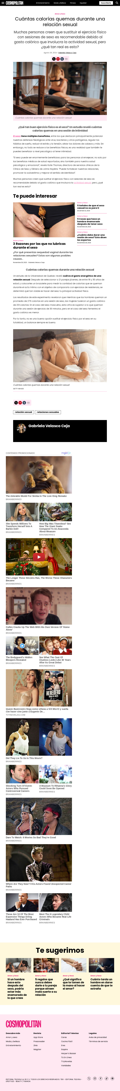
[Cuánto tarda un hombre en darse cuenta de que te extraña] (101, 965)
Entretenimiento (43, 3)
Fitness (73, 3)
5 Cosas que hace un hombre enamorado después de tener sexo (90, 221)
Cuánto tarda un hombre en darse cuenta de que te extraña (101, 984)
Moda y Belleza (60, 3)
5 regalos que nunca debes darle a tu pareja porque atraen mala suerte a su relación (46, 987)
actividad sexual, (82, 182)
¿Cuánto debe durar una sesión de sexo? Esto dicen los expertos (92, 237)
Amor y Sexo (60, 14)
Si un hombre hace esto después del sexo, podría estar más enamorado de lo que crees (17, 989)
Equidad (83, 3)
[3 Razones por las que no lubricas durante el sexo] (44, 219)
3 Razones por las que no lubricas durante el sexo (39, 246)
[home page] (14, 3)
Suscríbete (106, 3)
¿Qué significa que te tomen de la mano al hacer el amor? (74, 984)
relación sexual (23, 412)
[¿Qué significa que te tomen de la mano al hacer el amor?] (73, 965)
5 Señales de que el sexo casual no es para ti (90, 207)
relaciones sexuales (48, 412)
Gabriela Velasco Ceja (67, 53)
